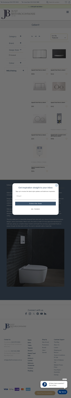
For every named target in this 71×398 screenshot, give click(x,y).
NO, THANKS (35, 209)
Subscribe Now (35, 203)
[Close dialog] (56, 185)
